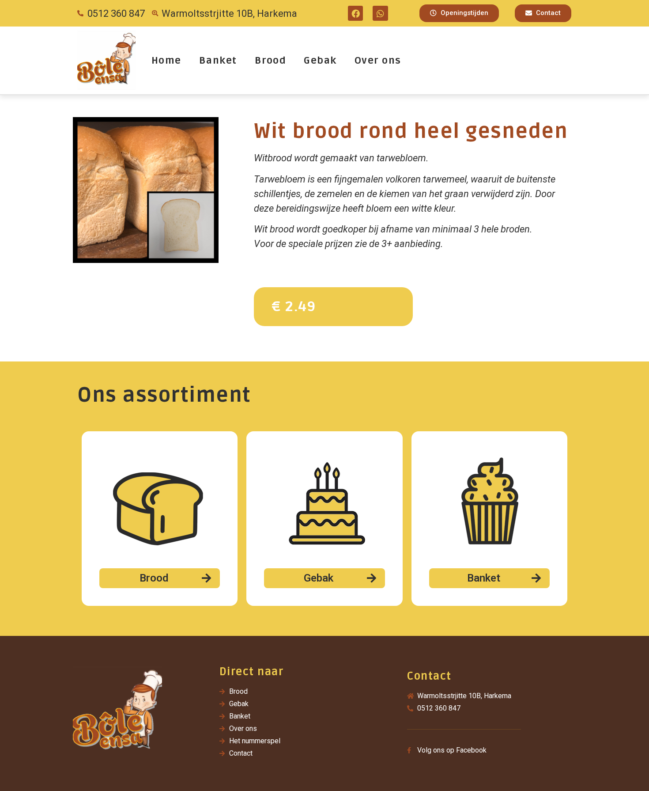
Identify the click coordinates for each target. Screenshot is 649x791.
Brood (271, 60)
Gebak (320, 60)
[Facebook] (355, 13)
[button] (459, 13)
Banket (218, 60)
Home (166, 60)
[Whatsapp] (380, 13)
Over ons (378, 60)
